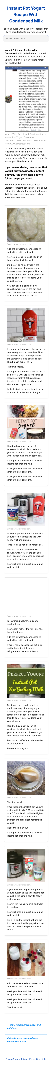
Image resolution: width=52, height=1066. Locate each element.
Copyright (41, 1059)
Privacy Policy (28, 1059)
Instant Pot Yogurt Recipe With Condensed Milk (26, 14)
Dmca (9, 1059)
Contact (16, 1059)
